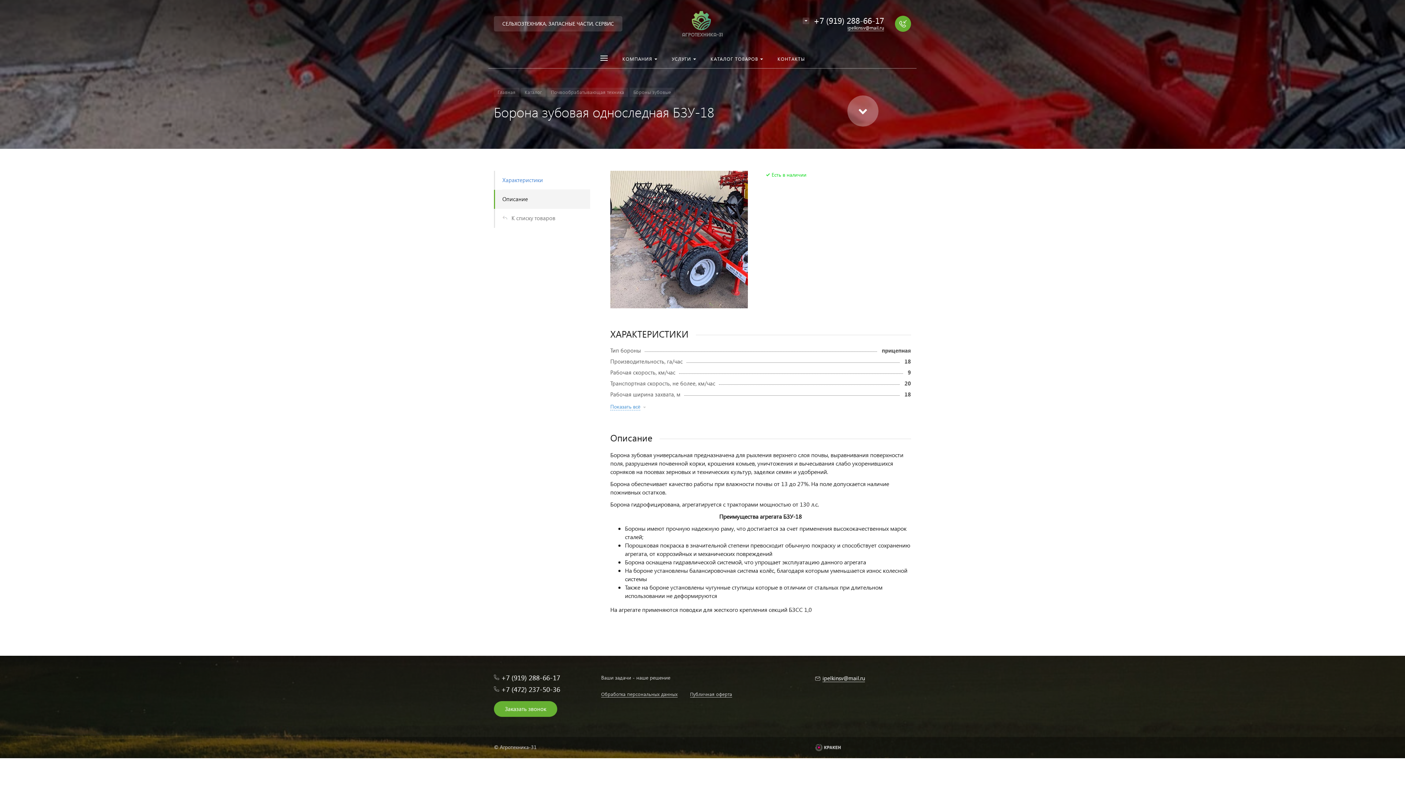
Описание (515, 199)
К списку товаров (533, 218)
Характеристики (522, 180)
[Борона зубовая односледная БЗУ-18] (679, 239)
